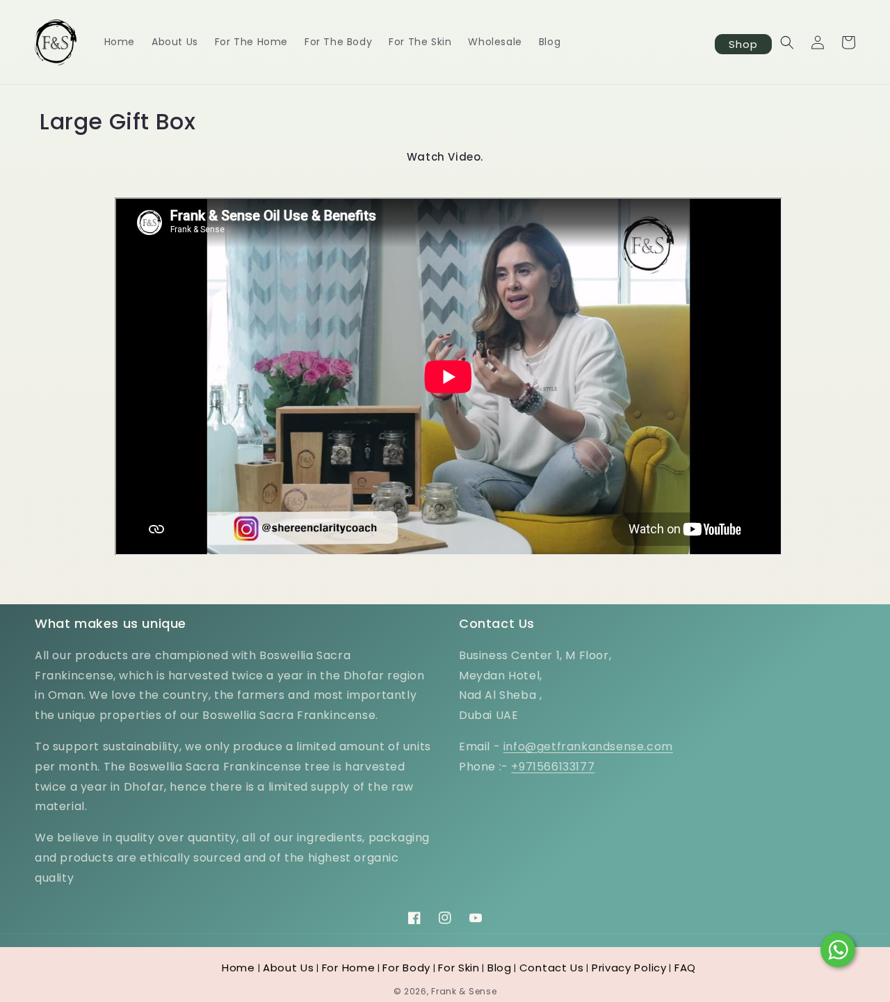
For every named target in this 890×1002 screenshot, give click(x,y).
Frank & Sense (463, 991)
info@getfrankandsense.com (588, 746)
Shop (743, 44)
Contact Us (551, 967)
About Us (288, 967)
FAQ (685, 967)
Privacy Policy (629, 967)
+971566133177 (552, 767)
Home (238, 967)
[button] (787, 42)
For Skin (459, 967)
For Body (406, 967)
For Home (348, 967)
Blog (499, 967)
